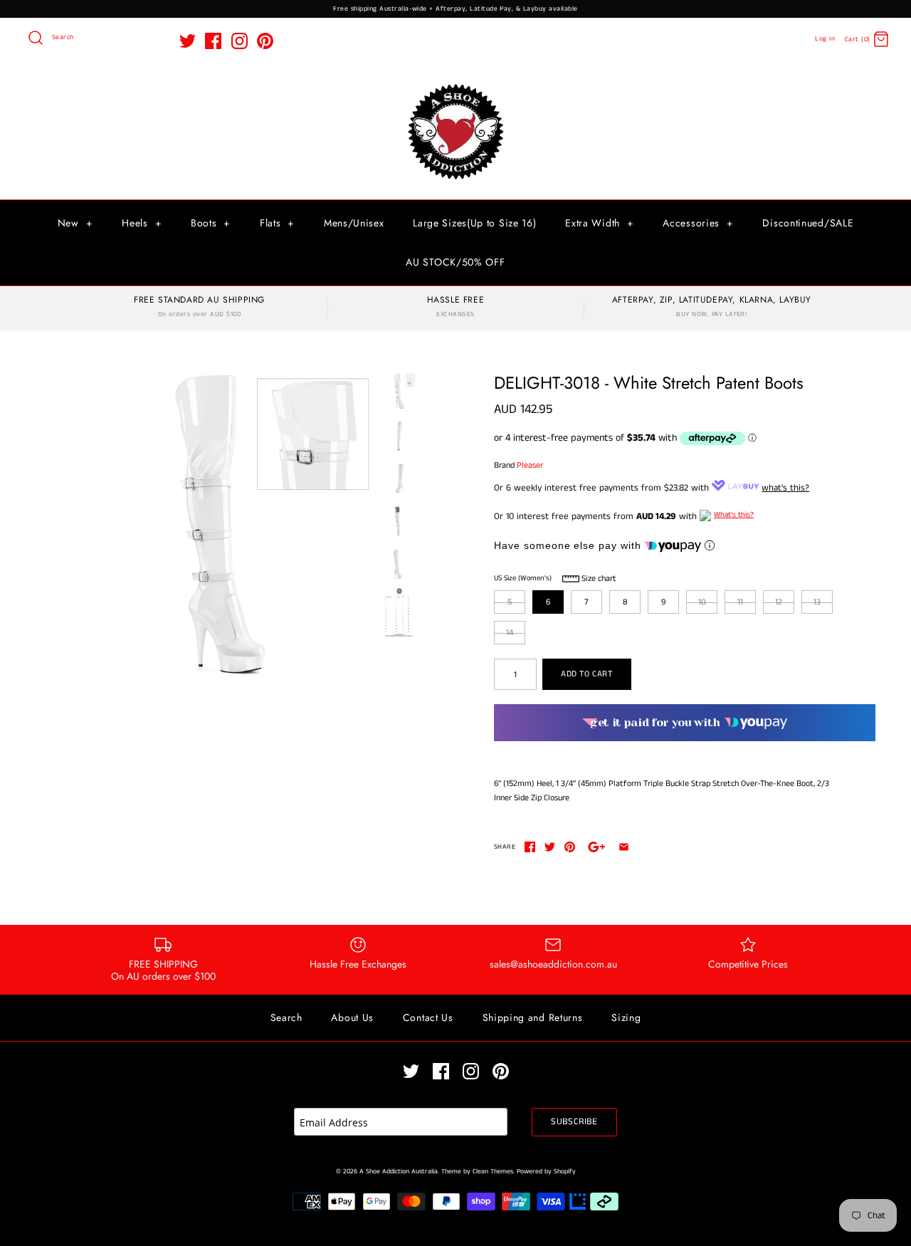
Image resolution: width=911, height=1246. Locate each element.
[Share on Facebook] (530, 847)
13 (817, 602)
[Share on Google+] (596, 847)
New (75, 223)
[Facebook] (213, 41)
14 (509, 633)
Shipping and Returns (533, 1017)
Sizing (626, 1017)
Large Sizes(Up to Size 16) (474, 223)
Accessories (698, 223)
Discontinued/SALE (807, 223)
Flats (277, 223)
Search (286, 1017)
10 (702, 602)
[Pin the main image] (569, 847)
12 (778, 602)
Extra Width (599, 223)
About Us (352, 1017)
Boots (211, 223)
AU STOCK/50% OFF (455, 262)
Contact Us (428, 1017)
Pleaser (530, 465)
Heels (142, 223)
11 (740, 602)
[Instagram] (239, 41)
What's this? (734, 514)
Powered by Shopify (546, 1171)
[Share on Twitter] (549, 847)
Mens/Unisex (354, 223)
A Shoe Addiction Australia (398, 1171)
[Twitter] (187, 41)
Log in (825, 38)
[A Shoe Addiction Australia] (455, 85)
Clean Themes (493, 1171)
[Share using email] (623, 847)
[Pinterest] (265, 41)
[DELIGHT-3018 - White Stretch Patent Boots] (222, 524)
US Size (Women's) (523, 578)
